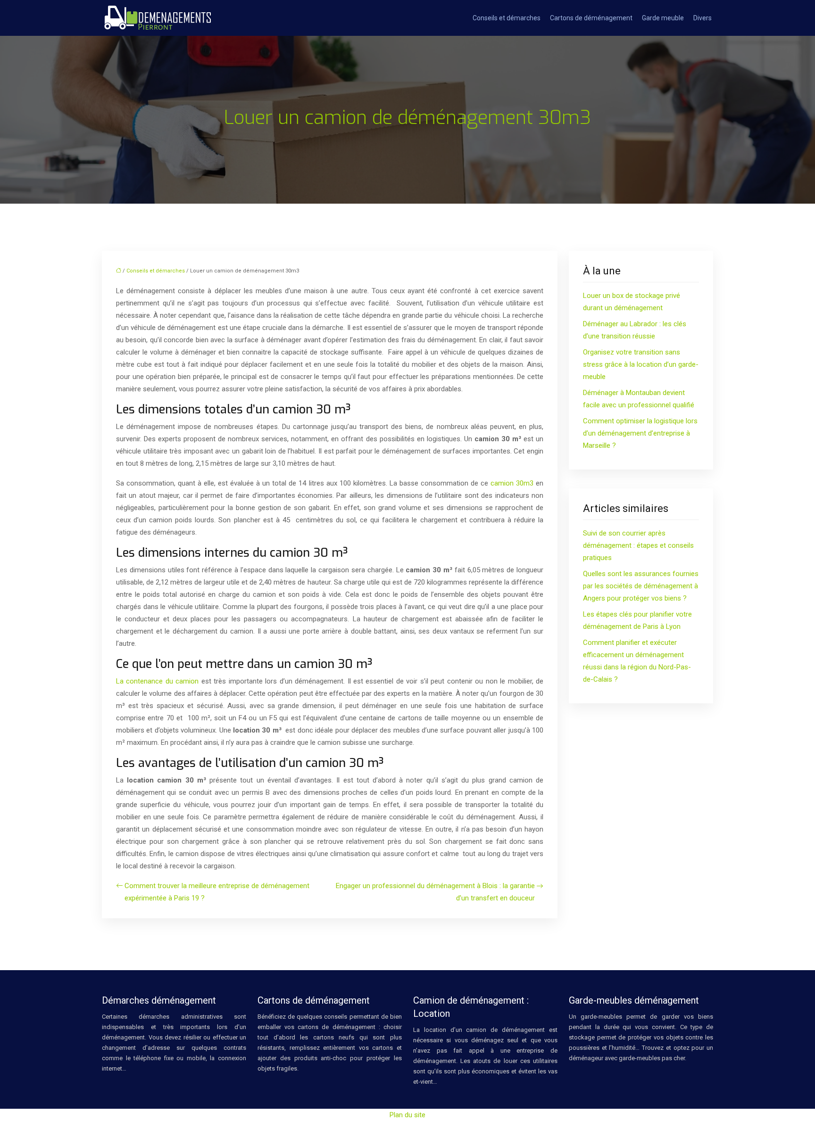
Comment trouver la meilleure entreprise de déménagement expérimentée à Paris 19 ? (217, 892)
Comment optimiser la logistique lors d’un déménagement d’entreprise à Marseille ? (640, 433)
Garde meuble (663, 18)
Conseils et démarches (507, 18)
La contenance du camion (157, 681)
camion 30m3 (512, 483)
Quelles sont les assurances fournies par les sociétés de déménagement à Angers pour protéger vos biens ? (641, 585)
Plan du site (407, 1115)
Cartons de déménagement (591, 18)
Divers (702, 18)
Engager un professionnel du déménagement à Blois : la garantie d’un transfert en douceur (435, 892)
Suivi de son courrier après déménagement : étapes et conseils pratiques (638, 545)
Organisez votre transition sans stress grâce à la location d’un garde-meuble (641, 364)
